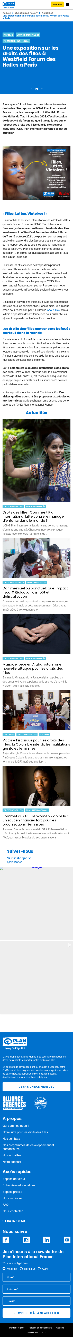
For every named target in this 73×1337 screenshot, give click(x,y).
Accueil (7, 12)
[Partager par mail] (42, 89)
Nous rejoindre (12, 1198)
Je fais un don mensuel (36, 1086)
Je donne (57, 4)
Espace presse (12, 1191)
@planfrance (14, 862)
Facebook (6, 1240)
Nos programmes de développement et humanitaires (28, 1146)
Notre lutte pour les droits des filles (25, 1132)
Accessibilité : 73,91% (36, 1332)
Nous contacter (13, 1211)
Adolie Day (53, 310)
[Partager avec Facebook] (31, 89)
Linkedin (46, 1240)
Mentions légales (16, 1327)
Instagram (26, 1240)
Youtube (67, 1240)
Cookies (60, 1327)
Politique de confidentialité (40, 1327)
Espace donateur (14, 1178)
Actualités (47, 12)
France (8, 34)
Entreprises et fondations (19, 1185)
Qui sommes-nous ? (26, 12)
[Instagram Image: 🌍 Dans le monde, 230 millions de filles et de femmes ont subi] (36, 903)
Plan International (16, 41)
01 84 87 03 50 (14, 1220)
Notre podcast (12, 1161)
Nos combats (11, 1138)
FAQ (5, 1204)
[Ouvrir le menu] (67, 4)
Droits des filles (28, 34)
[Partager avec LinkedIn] (36, 89)
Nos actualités (12, 1155)
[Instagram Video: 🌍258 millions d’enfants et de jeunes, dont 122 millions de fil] (36, 977)
